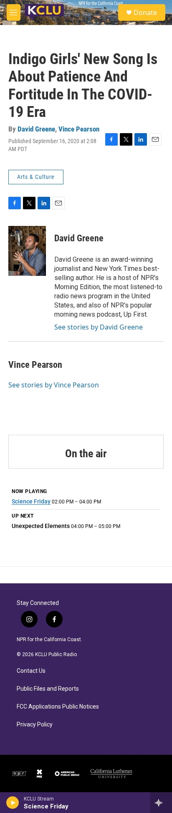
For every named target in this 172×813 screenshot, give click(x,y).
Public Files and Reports (48, 689)
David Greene (36, 129)
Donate (145, 12)
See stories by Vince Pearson (53, 384)
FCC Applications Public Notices (58, 707)
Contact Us (31, 671)
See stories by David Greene (98, 327)
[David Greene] (27, 251)
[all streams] (161, 802)
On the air (86, 453)
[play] (13, 802)
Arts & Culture (36, 177)
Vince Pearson (78, 129)
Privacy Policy (35, 724)
